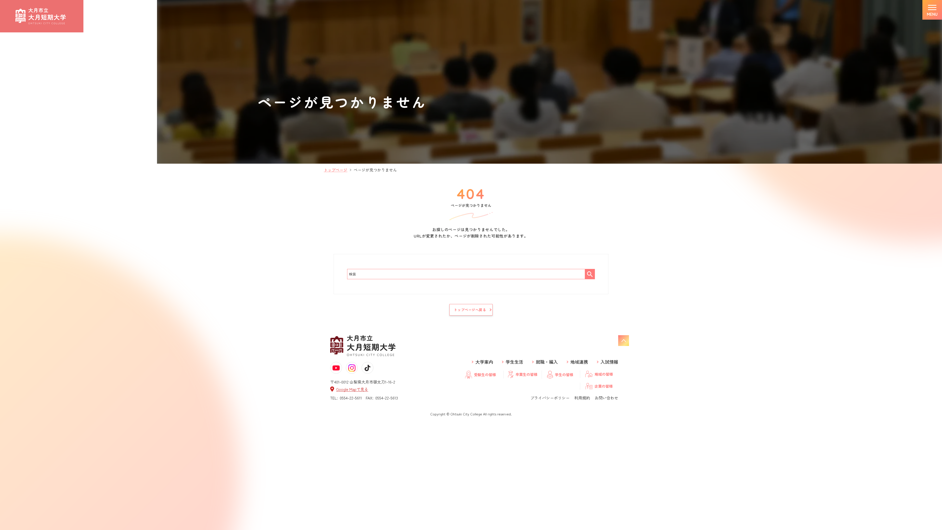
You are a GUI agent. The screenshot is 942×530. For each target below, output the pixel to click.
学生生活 (514, 362)
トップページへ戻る (470, 309)
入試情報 (609, 362)
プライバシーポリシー (550, 398)
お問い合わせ (606, 398)
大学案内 (484, 362)
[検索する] (590, 274)
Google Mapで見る (352, 389)
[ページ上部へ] (623, 340)
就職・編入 (547, 362)
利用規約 (582, 398)
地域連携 (579, 362)
